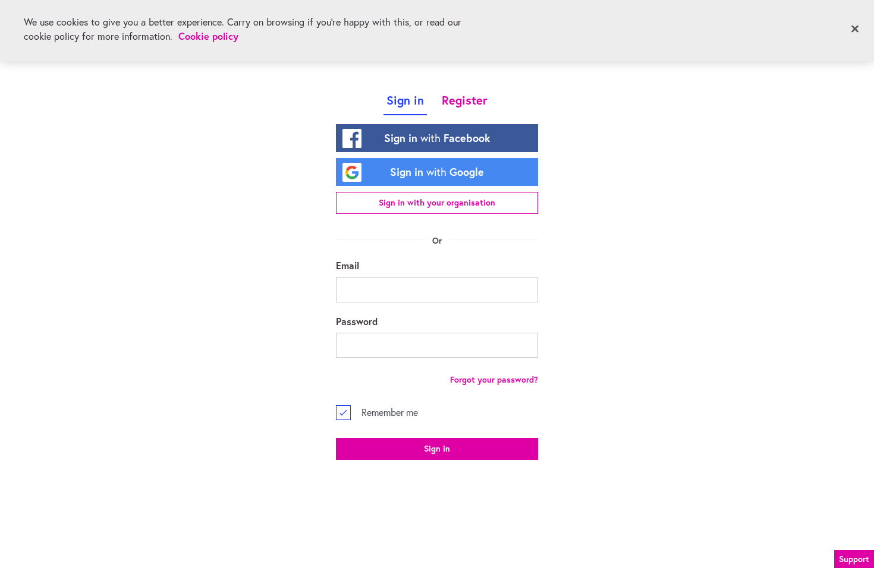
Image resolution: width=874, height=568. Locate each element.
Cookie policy (208, 36)
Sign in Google (437, 172)
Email (347, 265)
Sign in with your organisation (437, 202)
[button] (854, 557)
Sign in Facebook (437, 138)
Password (357, 321)
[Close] (855, 29)
